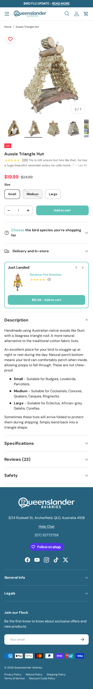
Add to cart (62, 210)
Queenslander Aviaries (28, 667)
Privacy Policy (12, 674)
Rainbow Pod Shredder (46, 274)
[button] (86, 14)
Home (7, 27)
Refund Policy (34, 674)
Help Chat (47, 526)
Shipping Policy (56, 674)
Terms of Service (14, 678)
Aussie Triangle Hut (27, 27)
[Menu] (7, 14)
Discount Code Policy (42, 678)
